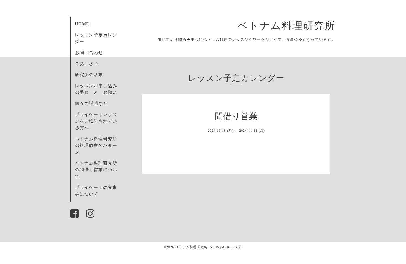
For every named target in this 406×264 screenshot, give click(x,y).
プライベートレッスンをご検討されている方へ (96, 121)
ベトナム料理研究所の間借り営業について (96, 170)
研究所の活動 (89, 74)
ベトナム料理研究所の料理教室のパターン (96, 145)
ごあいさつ (86, 63)
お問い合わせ (89, 52)
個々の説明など (91, 103)
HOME (82, 24)
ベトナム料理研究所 (292, 25)
